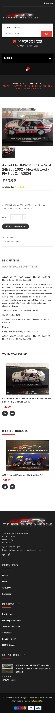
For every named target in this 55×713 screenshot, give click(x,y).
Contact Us (7, 594)
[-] (12, 217)
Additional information (19, 266)
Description (10, 260)
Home (15, 83)
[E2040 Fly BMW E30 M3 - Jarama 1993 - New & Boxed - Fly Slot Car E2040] (27, 379)
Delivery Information (12, 620)
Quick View (12, 413)
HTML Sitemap (9, 645)
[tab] (27, 261)
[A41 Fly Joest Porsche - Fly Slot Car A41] (27, 455)
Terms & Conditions (11, 626)
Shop (4, 581)
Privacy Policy (9, 639)
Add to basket (17, 226)
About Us (6, 587)
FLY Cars (34, 83)
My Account (48, 3)
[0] (26, 69)
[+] (24, 217)
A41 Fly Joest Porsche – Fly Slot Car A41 (23, 475)
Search (46, 34)
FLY (24, 83)
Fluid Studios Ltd (35, 701)
